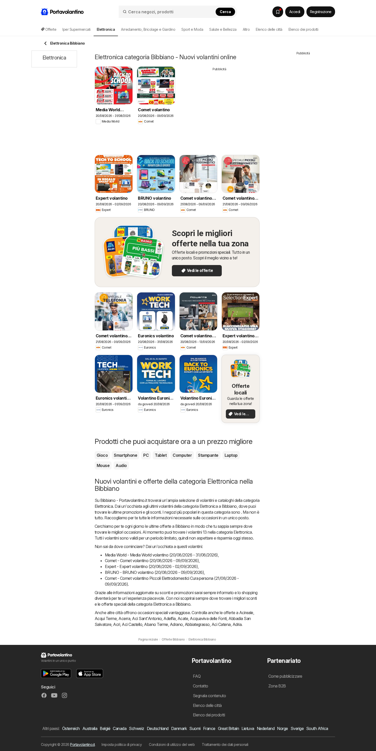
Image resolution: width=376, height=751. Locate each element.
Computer (182, 455)
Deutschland (158, 728)
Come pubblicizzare (285, 676)
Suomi (194, 728)
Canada (119, 728)
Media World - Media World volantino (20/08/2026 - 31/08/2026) (161, 554)
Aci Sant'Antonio (147, 618)
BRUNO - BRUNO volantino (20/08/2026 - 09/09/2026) (154, 572)
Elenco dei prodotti (303, 29)
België (105, 728)
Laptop (231, 455)
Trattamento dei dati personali (225, 744)
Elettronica (104, 506)
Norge (282, 728)
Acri (116, 624)
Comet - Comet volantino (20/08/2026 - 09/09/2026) (152, 560)
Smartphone (125, 455)
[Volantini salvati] (277, 11)
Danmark (179, 728)
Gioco (102, 455)
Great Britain (228, 728)
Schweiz (136, 728)
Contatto (200, 685)
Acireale (246, 612)
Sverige (297, 728)
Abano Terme (156, 624)
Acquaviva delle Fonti (208, 618)
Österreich (71, 728)
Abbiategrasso (197, 624)
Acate (183, 618)
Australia (89, 728)
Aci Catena (221, 624)
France (209, 728)
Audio (121, 465)
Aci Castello (132, 624)
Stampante (208, 455)
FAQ (197, 676)
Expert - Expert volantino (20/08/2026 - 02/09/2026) (151, 566)
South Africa (317, 728)
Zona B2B (277, 685)
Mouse (103, 465)
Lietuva (247, 728)
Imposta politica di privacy (122, 744)
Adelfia (169, 618)
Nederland (265, 728)
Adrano (176, 624)
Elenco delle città (269, 29)
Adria (237, 624)
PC (146, 455)
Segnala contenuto (209, 695)
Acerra (124, 618)
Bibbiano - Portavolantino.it (123, 500)
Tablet (161, 455)
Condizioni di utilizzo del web (172, 744)
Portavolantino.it (82, 744)
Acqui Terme (106, 618)
